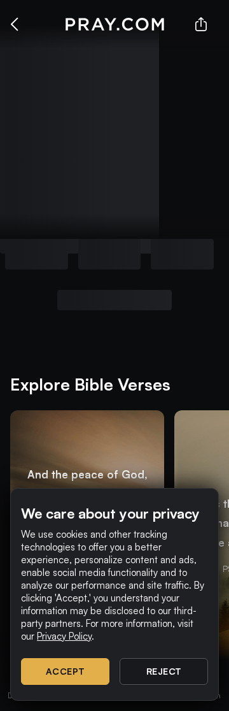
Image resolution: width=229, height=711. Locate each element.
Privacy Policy (64, 636)
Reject (164, 671)
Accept (65, 671)
